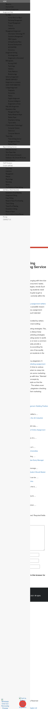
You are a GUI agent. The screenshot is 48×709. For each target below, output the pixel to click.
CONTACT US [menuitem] (7, 220)
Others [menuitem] (8, 184)
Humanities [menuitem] (11, 93)
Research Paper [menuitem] (10, 211)
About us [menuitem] (8, 4)
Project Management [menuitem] (14, 23)
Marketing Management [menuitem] (15, 20)
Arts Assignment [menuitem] (13, 55)
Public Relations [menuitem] (13, 71)
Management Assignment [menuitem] (13, 31)
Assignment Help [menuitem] (8, 12)
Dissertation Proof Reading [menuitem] (13, 193)
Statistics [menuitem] (11, 69)
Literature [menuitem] (8, 171)
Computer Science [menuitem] (13, 128)
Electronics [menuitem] (11, 131)
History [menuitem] (10, 96)
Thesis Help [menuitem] (9, 136)
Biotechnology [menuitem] (12, 74)
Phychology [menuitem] (9, 179)
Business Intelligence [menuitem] (14, 101)
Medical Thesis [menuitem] (12, 144)
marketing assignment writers (34, 303)
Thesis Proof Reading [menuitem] (12, 206)
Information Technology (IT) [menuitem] (16, 34)
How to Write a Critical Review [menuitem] (14, 214)
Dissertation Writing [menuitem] (14, 120)
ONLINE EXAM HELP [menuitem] (11, 79)
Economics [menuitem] (11, 50)
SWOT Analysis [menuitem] (7, 163)
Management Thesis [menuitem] (14, 141)
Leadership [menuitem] (11, 28)
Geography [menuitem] (11, 90)
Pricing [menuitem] (5, 217)
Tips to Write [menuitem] (12, 123)
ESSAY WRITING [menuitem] (8, 166)
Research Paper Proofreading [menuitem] (14, 201)
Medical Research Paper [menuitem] (15, 114)
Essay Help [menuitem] (9, 168)
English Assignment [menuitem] (14, 98)
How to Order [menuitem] (10, 7)
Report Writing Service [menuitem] (9, 147)
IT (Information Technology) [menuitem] (14, 125)
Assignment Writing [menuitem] (11, 53)
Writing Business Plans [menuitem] (14, 42)
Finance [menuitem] (10, 26)
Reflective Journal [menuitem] (11, 149)
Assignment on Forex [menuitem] (14, 104)
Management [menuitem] (9, 174)
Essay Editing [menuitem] (9, 198)
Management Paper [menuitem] (14, 112)
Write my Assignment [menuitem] (12, 9)
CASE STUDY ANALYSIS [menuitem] (13, 85)
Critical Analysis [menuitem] (10, 160)
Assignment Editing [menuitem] (11, 195)
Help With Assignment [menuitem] (12, 106)
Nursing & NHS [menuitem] (12, 63)
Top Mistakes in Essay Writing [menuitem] (14, 187)
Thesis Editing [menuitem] (10, 203)
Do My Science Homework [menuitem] (13, 155)
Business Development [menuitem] (15, 44)
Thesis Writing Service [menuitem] (14, 139)
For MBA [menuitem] (8, 15)
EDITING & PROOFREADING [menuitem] (11, 190)
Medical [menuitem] (8, 176)
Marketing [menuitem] (9, 182)
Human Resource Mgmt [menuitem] (15, 18)
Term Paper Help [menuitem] (11, 152)
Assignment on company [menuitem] (13, 82)
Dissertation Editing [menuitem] (11, 209)
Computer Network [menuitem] (14, 133)
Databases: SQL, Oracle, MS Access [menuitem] (16, 158)
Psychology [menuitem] (11, 66)
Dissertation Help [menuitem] (11, 109)
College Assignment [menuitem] (11, 88)
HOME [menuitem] (5, 1)
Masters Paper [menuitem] (12, 117)
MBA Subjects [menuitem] (12, 39)
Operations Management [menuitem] (15, 36)
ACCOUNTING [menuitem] (12, 47)
